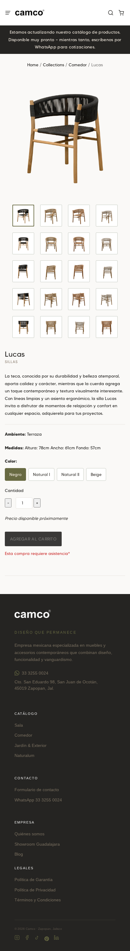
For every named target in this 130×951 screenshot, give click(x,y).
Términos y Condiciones (38, 899)
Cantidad (14, 490)
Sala (19, 725)
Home (32, 65)
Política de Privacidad (35, 889)
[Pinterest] (46, 938)
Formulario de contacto (37, 789)
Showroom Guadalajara (37, 844)
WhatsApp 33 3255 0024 (38, 799)
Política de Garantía (34, 879)
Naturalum (24, 755)
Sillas (11, 361)
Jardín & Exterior (31, 745)
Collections (53, 65)
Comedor (78, 65)
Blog (19, 854)
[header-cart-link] (121, 13)
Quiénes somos (29, 833)
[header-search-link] (110, 13)
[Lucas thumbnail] (23, 215)
